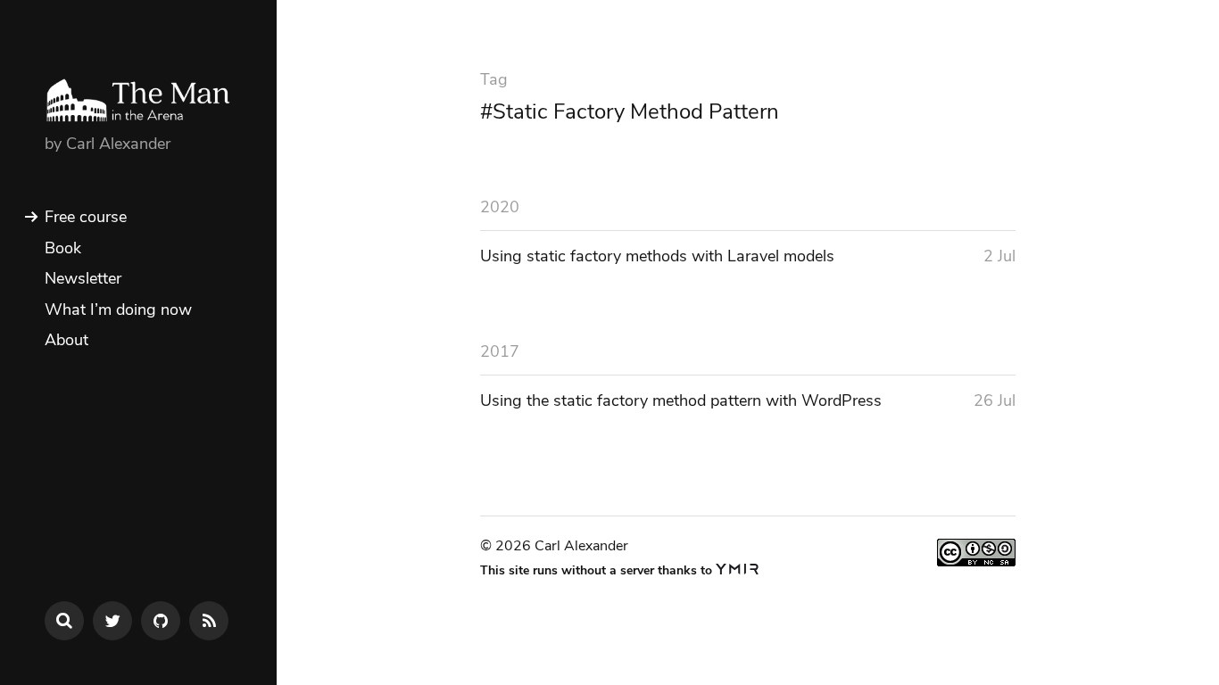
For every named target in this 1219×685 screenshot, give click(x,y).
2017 (499, 351)
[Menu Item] (112, 620)
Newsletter (83, 278)
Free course (86, 216)
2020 (499, 207)
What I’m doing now (118, 309)
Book (63, 248)
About (66, 340)
